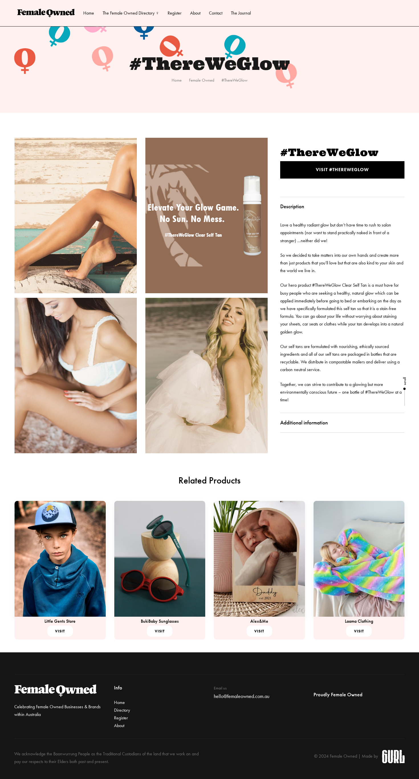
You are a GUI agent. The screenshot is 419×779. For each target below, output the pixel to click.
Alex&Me (259, 621)
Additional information (304, 422)
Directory (122, 710)
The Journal (241, 13)
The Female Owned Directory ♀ (131, 13)
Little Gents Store (60, 621)
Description (292, 206)
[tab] (342, 207)
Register (175, 13)
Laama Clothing (359, 621)
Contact (215, 13)
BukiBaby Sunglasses (160, 621)
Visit (60, 631)
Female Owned (201, 80)
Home (88, 13)
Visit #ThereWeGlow (342, 170)
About (195, 13)
